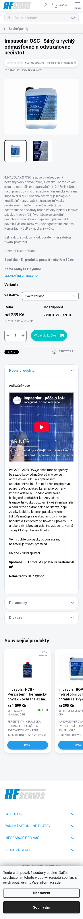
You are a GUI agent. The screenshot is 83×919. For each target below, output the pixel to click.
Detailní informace (18, 275)
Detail (27, 745)
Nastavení (41, 893)
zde (58, 882)
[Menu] (77, 5)
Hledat (73, 17)
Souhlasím (41, 907)
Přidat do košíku (45, 335)
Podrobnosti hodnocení (61, 62)
